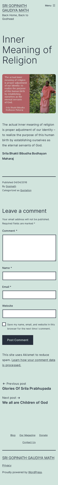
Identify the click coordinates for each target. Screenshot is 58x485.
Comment (9, 230)
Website (7, 305)
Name (7, 267)
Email (6, 286)
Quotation (25, 190)
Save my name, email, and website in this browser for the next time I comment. (31, 326)
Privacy (6, 465)
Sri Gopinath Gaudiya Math (28, 458)
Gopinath (11, 186)
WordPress (35, 472)
